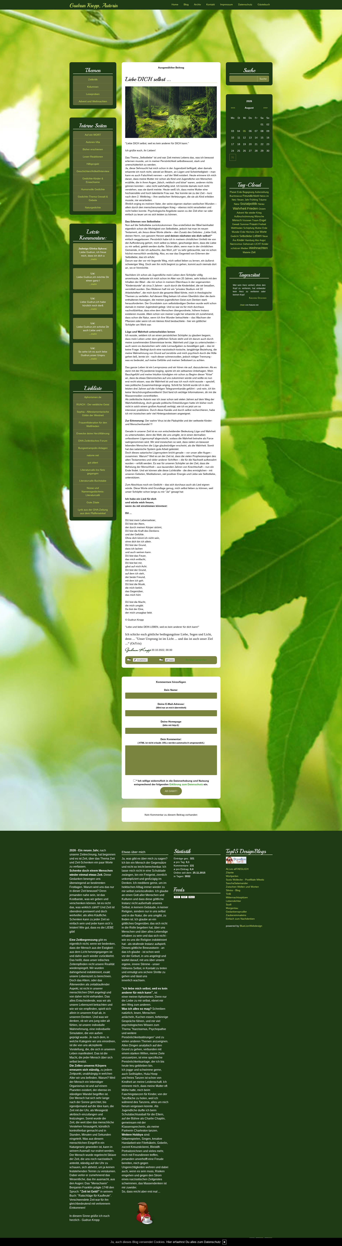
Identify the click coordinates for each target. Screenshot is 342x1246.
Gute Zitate (93, 502)
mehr (94, 259)
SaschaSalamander (237, 883)
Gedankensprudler (236, 911)
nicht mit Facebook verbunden (129, 660)
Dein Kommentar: (171, 741)
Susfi (228, 904)
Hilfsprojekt (93, 163)
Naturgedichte (93, 207)
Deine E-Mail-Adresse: (171, 706)
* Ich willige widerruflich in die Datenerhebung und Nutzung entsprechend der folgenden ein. (171, 782)
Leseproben (93, 94)
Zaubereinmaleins (236, 915)
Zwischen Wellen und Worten (242, 886)
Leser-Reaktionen (93, 156)
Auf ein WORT (93, 134)
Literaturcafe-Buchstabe (92, 480)
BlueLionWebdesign (251, 925)
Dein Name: (171, 690)
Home (175, 4)
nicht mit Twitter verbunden (161, 660)
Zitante (230, 872)
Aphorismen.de (92, 397)
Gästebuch (264, 4)
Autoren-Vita (93, 142)
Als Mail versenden (196, 659)
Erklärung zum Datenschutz (186, 784)
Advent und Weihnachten (93, 101)
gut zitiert (93, 462)
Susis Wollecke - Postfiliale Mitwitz (245, 879)
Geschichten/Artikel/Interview (93, 171)
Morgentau (232, 908)
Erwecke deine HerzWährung (92, 433)
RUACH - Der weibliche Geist (92, 404)
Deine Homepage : (171, 723)
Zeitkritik (93, 79)
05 (244, 131)
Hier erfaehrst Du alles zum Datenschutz (193, 1242)
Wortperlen (232, 876)
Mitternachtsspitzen (237, 897)
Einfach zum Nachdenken (240, 918)
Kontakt (210, 4)
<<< (233, 107)
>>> (265, 107)
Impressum (226, 4)
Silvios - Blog (233, 890)
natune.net (93, 455)
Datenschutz (245, 4)
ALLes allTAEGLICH (237, 869)
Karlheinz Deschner (257, 298)
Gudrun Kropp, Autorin (93, 5)
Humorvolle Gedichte (93, 189)
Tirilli (228, 893)
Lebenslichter (233, 901)
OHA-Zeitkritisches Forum (92, 440)
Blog (186, 4)
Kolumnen (93, 86)
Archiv (197, 4)
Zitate (242, 305)
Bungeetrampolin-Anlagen (93, 448)
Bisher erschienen (93, 149)
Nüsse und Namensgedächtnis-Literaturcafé (93, 492)
